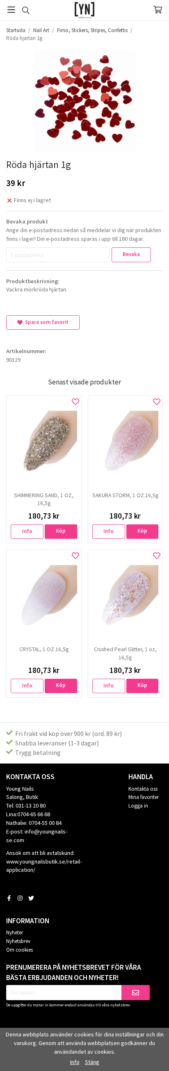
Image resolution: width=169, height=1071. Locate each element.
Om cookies (19, 949)
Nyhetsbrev (18, 941)
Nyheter (14, 932)
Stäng (92, 1062)
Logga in (138, 805)
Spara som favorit (46, 322)
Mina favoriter (143, 797)
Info (27, 531)
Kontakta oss (143, 788)
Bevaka (131, 254)
